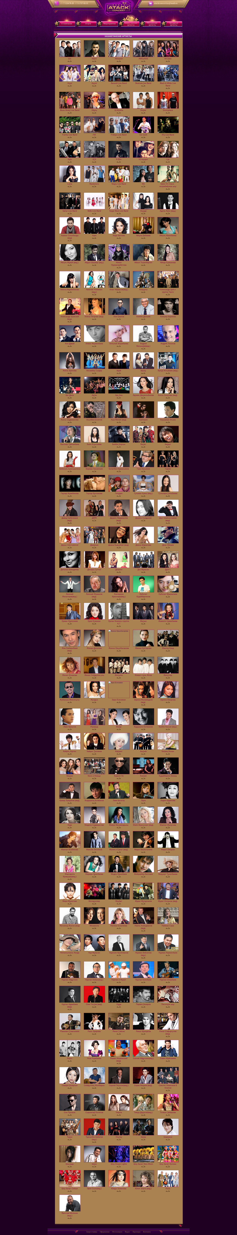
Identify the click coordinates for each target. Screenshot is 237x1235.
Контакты (147, 1232)
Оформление (105, 1232)
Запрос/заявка (91, 1232)
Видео (127, 1232)
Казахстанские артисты (130, 24)
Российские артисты (152, 24)
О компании (66, 24)
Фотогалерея (117, 1232)
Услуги (88, 24)
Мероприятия (109, 24)
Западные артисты (173, 24)
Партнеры (136, 1232)
